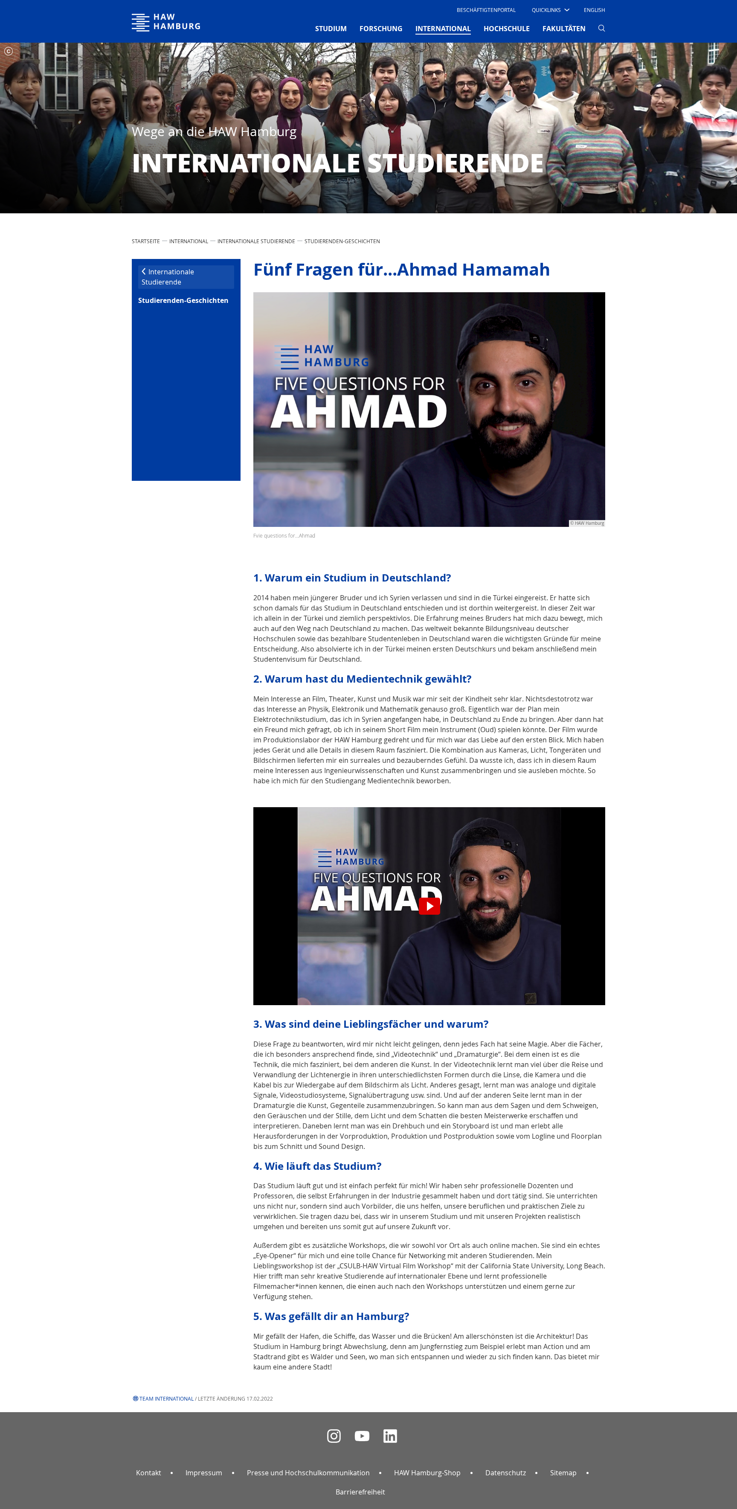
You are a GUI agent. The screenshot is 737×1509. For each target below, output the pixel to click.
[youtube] (362, 1436)
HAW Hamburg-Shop (427, 1472)
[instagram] (334, 1436)
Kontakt (148, 1472)
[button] (550, 9)
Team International (166, 1398)
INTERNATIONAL (188, 241)
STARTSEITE (146, 241)
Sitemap (563, 1472)
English (594, 9)
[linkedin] (390, 1436)
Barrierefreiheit (360, 1492)
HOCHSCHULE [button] (507, 28)
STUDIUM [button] (331, 28)
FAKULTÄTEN (564, 28)
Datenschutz (505, 1472)
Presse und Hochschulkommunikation (308, 1472)
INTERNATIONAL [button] (443, 28)
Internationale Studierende (256, 241)
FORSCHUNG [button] (381, 28)
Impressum (204, 1472)
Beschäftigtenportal (486, 9)
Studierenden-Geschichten (342, 241)
